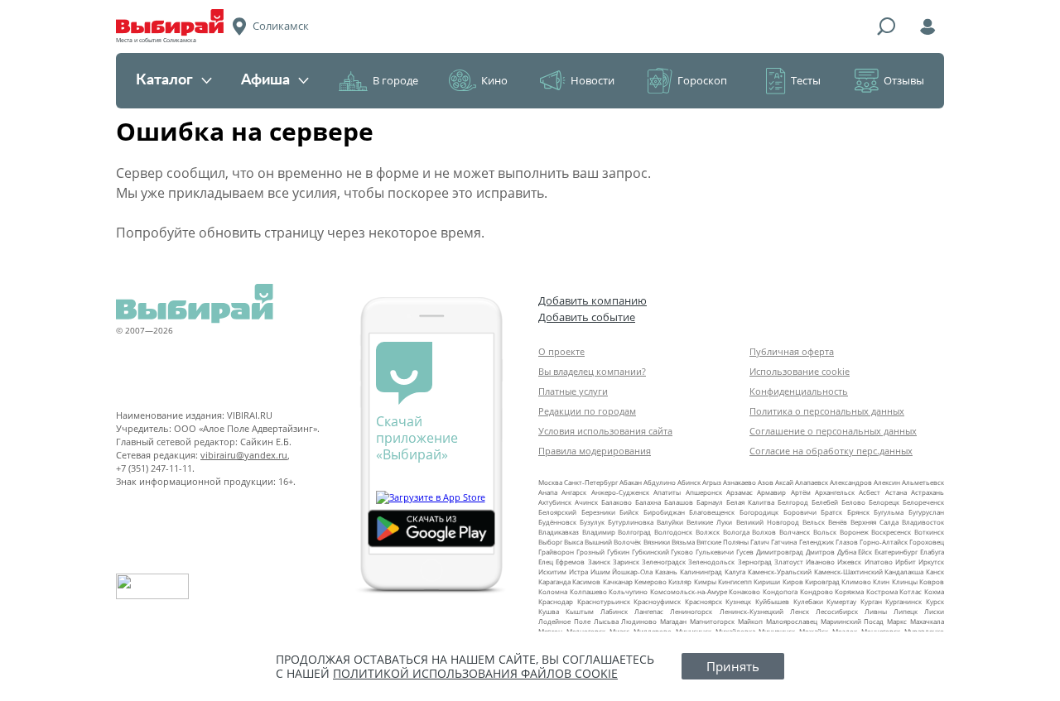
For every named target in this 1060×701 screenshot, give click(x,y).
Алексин (887, 482)
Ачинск (586, 502)
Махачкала (927, 621)
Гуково (682, 551)
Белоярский (557, 511)
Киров (793, 581)
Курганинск (903, 601)
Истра (578, 571)
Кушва (548, 611)
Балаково (616, 502)
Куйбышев (772, 601)
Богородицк (759, 511)
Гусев (745, 551)
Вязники (656, 541)
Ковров (931, 581)
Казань (666, 571)
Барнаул (709, 502)
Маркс (897, 621)
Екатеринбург (896, 551)
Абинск (689, 482)
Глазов (847, 541)
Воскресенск (891, 531)
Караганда (554, 581)
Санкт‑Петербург (591, 482)
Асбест (869, 492)
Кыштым (580, 611)
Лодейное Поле (564, 621)
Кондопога (780, 591)
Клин (881, 581)
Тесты (806, 80)
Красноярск (703, 601)
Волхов (764, 531)
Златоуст (788, 561)
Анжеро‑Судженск (620, 492)
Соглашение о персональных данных (833, 431)
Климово (856, 581)
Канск (935, 571)
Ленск (799, 611)
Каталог (164, 80)
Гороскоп (702, 80)
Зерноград (755, 561)
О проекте (561, 351)
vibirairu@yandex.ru (243, 455)
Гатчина (784, 541)
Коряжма (849, 591)
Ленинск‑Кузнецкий (751, 611)
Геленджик (816, 541)
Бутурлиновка (630, 521)
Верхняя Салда (874, 521)
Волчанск (794, 531)
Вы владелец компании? (592, 371)
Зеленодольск (711, 561)
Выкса (573, 541)
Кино (494, 80)
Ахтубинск (554, 502)
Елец (545, 561)
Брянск (858, 511)
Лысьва (606, 621)
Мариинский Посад (852, 621)
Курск (935, 601)
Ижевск (849, 561)
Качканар (618, 581)
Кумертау (841, 601)
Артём (801, 492)
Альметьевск (923, 482)
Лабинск (614, 611)
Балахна (648, 502)
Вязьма (683, 541)
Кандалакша (903, 571)
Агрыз (711, 482)
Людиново (639, 621)
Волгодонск (673, 531)
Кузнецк (738, 601)
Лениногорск (691, 611)
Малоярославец (791, 621)
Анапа (547, 492)
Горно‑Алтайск (884, 541)
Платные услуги (573, 391)
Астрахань (927, 492)
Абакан (630, 482)
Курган (871, 601)
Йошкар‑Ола (632, 571)
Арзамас (739, 492)
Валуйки (670, 521)
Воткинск (929, 531)
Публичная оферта (791, 351)
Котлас (910, 591)
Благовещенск (712, 511)
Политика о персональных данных (826, 411)
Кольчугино (628, 591)
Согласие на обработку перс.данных (831, 450)
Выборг (550, 541)
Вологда (736, 531)
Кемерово (650, 581)
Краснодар (555, 601)
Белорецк (884, 502)
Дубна (846, 551)
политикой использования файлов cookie (475, 673)
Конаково (744, 591)
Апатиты (667, 492)
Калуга (735, 571)
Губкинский (650, 551)
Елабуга (932, 551)
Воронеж (854, 531)
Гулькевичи (715, 551)
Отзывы (904, 80)
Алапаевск (811, 482)
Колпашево (588, 591)
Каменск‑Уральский (780, 571)
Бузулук (592, 521)
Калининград (701, 571)
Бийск (628, 511)
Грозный (590, 551)
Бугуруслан (926, 511)
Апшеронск (704, 492)
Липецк (906, 611)
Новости (592, 80)
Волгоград (634, 531)
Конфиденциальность (798, 391)
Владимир (598, 531)
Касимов (586, 581)
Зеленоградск (664, 561)
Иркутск (931, 561)
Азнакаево (739, 482)
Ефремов (570, 561)
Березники (598, 511)
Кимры (705, 581)
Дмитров (820, 551)
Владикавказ (558, 531)
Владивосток (923, 521)
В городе (395, 80)
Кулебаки (808, 601)
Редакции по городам (587, 411)
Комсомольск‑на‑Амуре (688, 591)
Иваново (820, 561)
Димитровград (779, 551)
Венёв (837, 521)
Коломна (552, 591)
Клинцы (905, 581)
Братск (831, 511)
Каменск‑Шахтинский (848, 571)
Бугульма (888, 511)
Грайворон (556, 551)
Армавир (771, 492)
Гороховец (926, 541)
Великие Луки (709, 521)
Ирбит (905, 561)
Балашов (678, 502)
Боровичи (800, 511)
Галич (759, 541)
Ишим (600, 571)
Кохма (934, 591)
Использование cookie (799, 371)
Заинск (599, 561)
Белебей (825, 502)
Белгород (793, 502)
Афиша (265, 80)
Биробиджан (664, 511)
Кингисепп (735, 581)
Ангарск (573, 492)
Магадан (673, 621)
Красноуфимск (657, 601)
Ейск (865, 551)
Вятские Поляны (722, 541)
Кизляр (679, 581)
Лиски (934, 611)
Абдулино (659, 482)
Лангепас (648, 611)
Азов (765, 482)
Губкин (618, 551)
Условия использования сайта (605, 431)
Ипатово (879, 561)
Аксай (784, 482)
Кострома (882, 591)
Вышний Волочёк (613, 541)
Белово (853, 502)
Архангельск (835, 492)
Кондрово (816, 591)
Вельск (813, 521)
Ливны (876, 611)
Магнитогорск (712, 621)
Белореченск (923, 502)
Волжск (708, 531)
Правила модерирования (594, 450)
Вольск (824, 531)
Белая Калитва (750, 502)
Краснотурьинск (603, 601)
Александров (851, 482)
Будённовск (557, 521)
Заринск (626, 561)
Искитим (552, 571)
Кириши (767, 581)
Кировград (822, 581)
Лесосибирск (837, 611)
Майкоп (750, 621)
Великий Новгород (767, 521)
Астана (896, 492)
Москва (550, 482)
